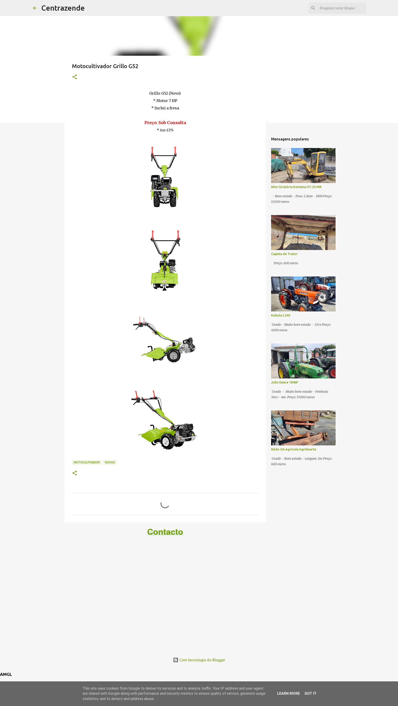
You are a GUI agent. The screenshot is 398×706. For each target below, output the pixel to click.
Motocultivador (87, 462)
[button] (74, 77)
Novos (110, 462)
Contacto (165, 531)
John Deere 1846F (284, 382)
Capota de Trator (284, 254)
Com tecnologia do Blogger (202, 660)
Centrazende (63, 8)
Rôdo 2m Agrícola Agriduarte (293, 449)
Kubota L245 (280, 315)
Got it (310, 693)
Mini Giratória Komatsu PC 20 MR (296, 187)
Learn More (288, 693)
